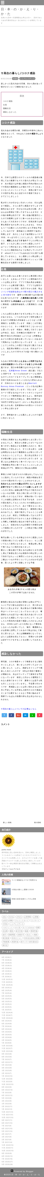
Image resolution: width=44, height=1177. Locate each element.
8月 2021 (7, 1123)
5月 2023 (6, 1065)
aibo (4, 917)
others (19, 917)
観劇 (26, 931)
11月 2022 (7, 1081)
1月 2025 (6, 1010)
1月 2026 (6, 976)
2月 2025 (6, 1007)
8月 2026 (6, 957)
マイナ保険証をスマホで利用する (24, 880)
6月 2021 (7, 1128)
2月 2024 (6, 1040)
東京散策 (6, 938)
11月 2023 (7, 1048)
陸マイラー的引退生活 (29, 942)
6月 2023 (7, 1062)
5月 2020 (7, 1164)
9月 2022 (6, 1087)
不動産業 (6, 942)
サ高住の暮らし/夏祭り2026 (23, 889)
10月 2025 (7, 985)
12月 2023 (7, 1046)
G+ (18, 715)
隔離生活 (7, 108)
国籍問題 (11, 935)
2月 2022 (7, 1106)
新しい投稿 (7, 822)
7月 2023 (6, 1059)
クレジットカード (22, 920)
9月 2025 (6, 988)
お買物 (35, 917)
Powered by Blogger (23, 1171)
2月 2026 (6, 974)
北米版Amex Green (18, 370)
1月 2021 (7, 1142)
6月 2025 (6, 996)
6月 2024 (6, 1029)
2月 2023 (6, 1073)
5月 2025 (6, 999)
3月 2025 (6, 1004)
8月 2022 (7, 1090)
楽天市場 (19, 931)
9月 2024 (6, 1021)
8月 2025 (6, 990)
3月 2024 (6, 1037)
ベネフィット (8, 927)
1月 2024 (6, 1043)
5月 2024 (6, 1032)
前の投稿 (37, 822)
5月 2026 (6, 965)
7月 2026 (6, 960)
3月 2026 (6, 971)
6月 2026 (6, 963)
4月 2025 (6, 1001)
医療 (38, 927)
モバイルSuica (28, 927)
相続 (35, 935)
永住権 (5, 931)
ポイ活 (17, 927)
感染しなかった (9, 112)
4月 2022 (6, 1101)
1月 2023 (7, 1076)
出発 (5, 105)
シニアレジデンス (27, 78)
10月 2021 (7, 1117)
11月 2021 (7, 1115)
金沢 (4, 935)
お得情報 (27, 917)
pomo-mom (6, 850)
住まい (29, 935)
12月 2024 (7, 1012)
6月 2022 (7, 1095)
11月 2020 (7, 1148)
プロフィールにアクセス (11, 869)
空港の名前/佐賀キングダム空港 (24, 899)
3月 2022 (6, 1104)
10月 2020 (7, 1151)
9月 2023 (6, 1054)
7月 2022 (6, 1092)
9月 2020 (6, 1153)
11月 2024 (7, 1015)
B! (25, 715)
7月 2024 (6, 1026)
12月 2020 (7, 1145)
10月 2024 (7, 1018)
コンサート (35, 920)
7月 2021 (6, 1126)
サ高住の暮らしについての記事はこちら (18, 709)
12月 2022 (7, 1079)
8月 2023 (6, 1057)
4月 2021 (6, 1134)
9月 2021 (7, 1120)
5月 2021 (7, 1131)
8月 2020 (7, 1156)
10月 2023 (7, 1051)
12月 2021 (7, 1112)
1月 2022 (7, 1109)
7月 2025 (6, 993)
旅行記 (5, 945)
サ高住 (15, 78)
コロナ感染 (8, 101)
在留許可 (20, 935)
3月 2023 (6, 1070)
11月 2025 (7, 982)
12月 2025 (7, 979)
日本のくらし (17, 938)
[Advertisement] (22, 48)
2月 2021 (6, 1139)
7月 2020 (7, 1159)
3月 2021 (6, 1137)
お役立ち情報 (8, 920)
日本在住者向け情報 (31, 938)
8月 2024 (6, 1023)
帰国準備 (34, 931)
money (11, 917)
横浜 (11, 931)
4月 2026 (6, 968)
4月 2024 (6, 1035)
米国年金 (15, 942)
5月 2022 (6, 1098)
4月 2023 (6, 1068)
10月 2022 (7, 1084)
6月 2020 (7, 1162)
